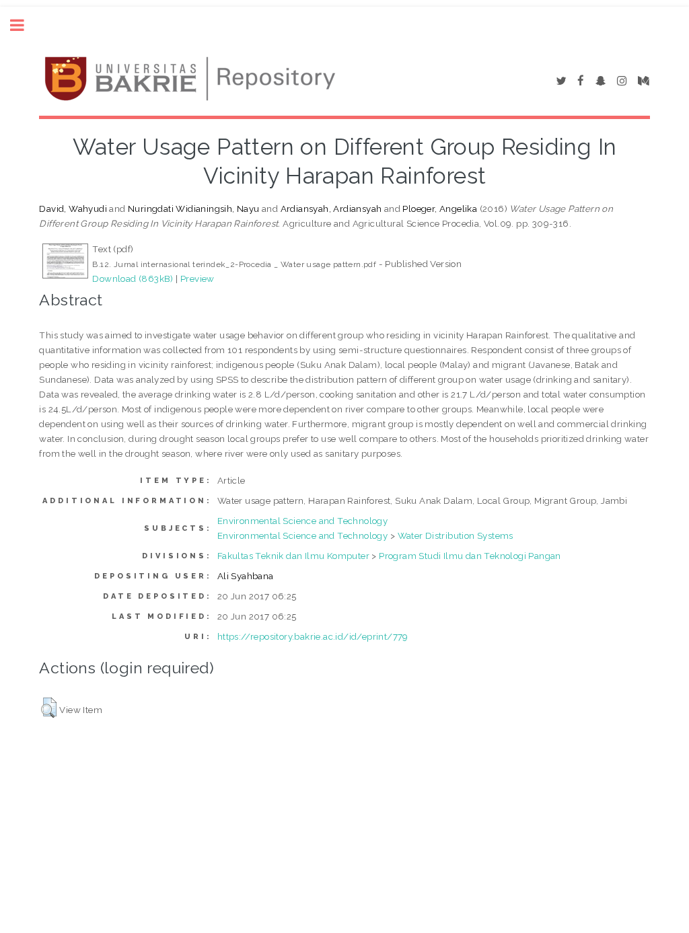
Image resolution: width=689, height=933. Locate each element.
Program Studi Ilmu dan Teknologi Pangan (470, 555)
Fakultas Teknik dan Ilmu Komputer (293, 555)
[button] (49, 708)
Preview (197, 278)
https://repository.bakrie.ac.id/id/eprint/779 (312, 636)
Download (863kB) (132, 278)
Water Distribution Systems (455, 535)
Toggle (24, 25)
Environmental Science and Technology (302, 520)
